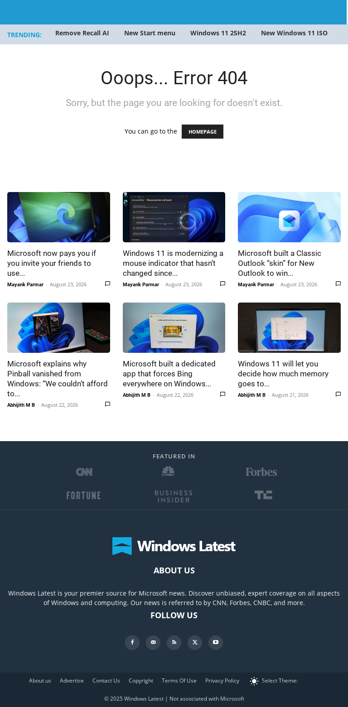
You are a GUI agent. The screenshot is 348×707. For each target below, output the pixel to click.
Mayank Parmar (25, 285)
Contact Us (106, 680)
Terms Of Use (179, 680)
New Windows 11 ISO (294, 33)
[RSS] (174, 642)
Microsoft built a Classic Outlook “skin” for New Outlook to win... (279, 263)
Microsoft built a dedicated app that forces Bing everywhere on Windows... (169, 373)
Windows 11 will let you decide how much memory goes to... (283, 373)
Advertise (72, 680)
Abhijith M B (21, 405)
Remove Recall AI (82, 33)
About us (40, 680)
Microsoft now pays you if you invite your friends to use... (51, 263)
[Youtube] (215, 642)
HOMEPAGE (202, 131)
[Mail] (153, 642)
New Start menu (149, 33)
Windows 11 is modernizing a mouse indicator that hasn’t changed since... (173, 263)
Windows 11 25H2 (218, 33)
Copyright (141, 680)
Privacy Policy (222, 680)
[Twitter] (195, 642)
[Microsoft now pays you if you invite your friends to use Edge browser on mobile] (58, 217)
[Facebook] (132, 642)
